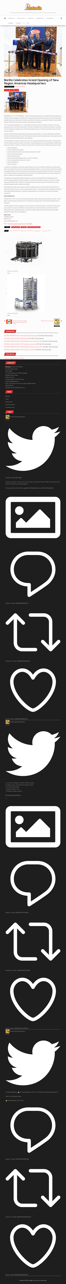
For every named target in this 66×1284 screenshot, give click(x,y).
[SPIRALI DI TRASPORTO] (26, 251)
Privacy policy (36, 1280)
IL (41, 230)
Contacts (18, 23)
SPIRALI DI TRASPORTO (12, 271)
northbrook (45, 231)
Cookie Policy (43, 1280)
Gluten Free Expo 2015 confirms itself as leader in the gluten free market (20, 322)
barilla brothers (16, 230)
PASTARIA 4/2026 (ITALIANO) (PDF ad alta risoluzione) (19, 349)
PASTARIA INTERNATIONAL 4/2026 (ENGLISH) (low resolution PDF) (23, 341)
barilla (10, 231)
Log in (7, 399)
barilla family (23, 231)
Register (10, 23)
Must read (24, 227)
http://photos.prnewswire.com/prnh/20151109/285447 (20, 223)
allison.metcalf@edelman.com (11, 221)
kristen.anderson (20, 86)
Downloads (50, 18)
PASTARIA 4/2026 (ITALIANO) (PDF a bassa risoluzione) (20, 344)
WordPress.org (9, 407)
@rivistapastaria (20, 416)
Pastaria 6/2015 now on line (47, 320)
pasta (49, 230)
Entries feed (8, 402)
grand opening (30, 230)
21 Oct (7, 1034)
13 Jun (7, 725)
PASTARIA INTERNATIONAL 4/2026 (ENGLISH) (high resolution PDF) (23, 347)
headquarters (37, 231)
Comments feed (10, 404)
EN (27, 23)
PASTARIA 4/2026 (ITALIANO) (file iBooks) (16, 338)
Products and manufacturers (33, 227)
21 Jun (7, 420)
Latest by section (15, 227)
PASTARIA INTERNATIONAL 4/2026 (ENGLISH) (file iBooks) (20, 335)
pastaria (12, 416)
